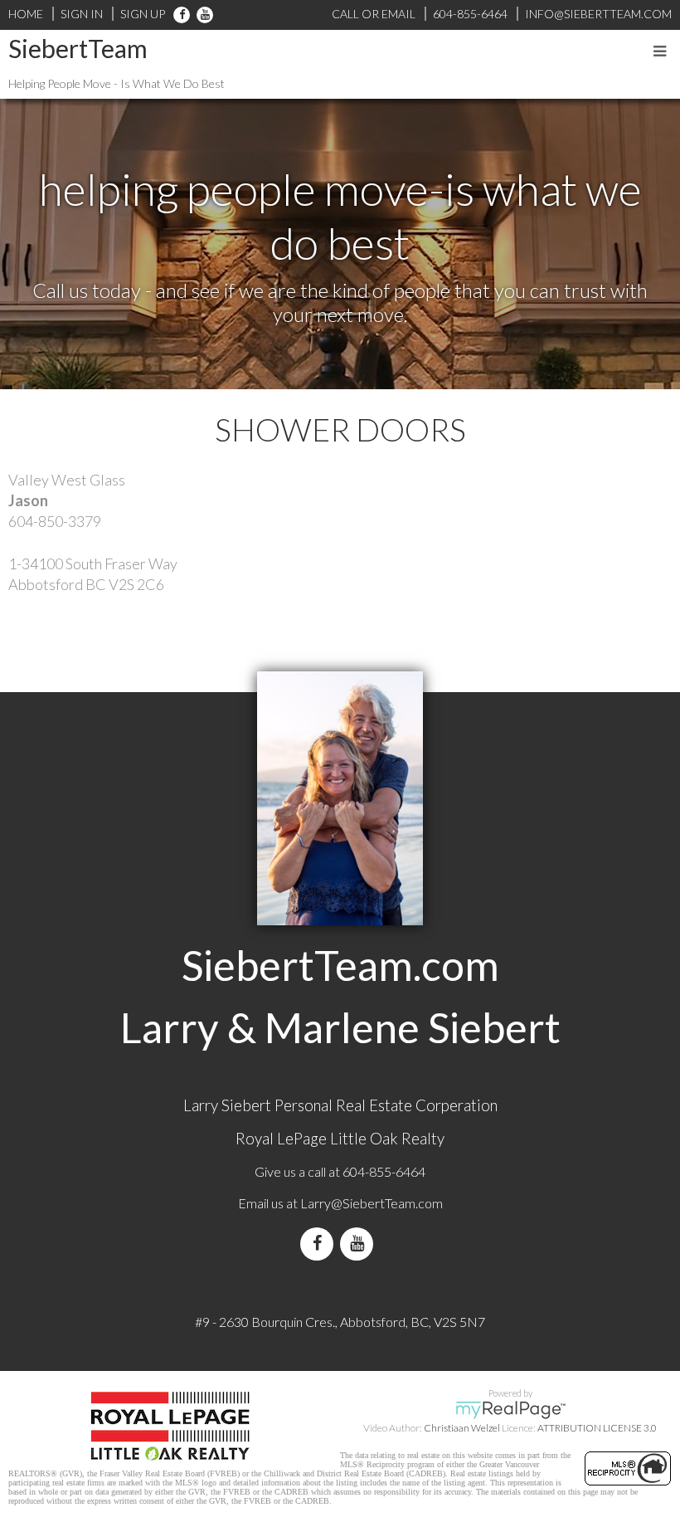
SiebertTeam (78, 48)
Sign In (82, 14)
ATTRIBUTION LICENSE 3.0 (597, 1428)
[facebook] (181, 14)
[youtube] (201, 14)
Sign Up (142, 14)
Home (25, 14)
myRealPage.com (510, 1410)
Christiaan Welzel (462, 1428)
